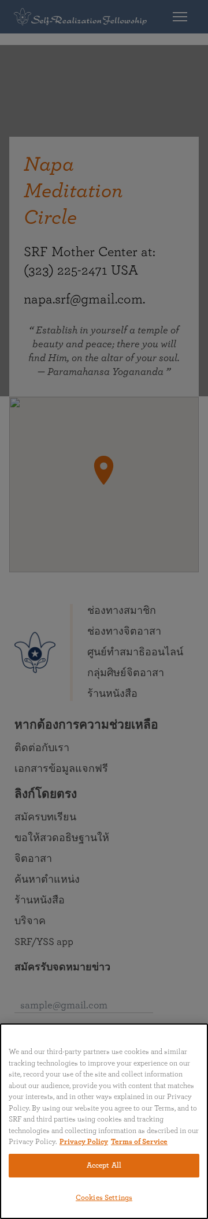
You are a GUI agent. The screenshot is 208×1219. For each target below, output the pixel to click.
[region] (104, 1121)
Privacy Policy (84, 1142)
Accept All (104, 1165)
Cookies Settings (104, 1198)
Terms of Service (139, 1142)
